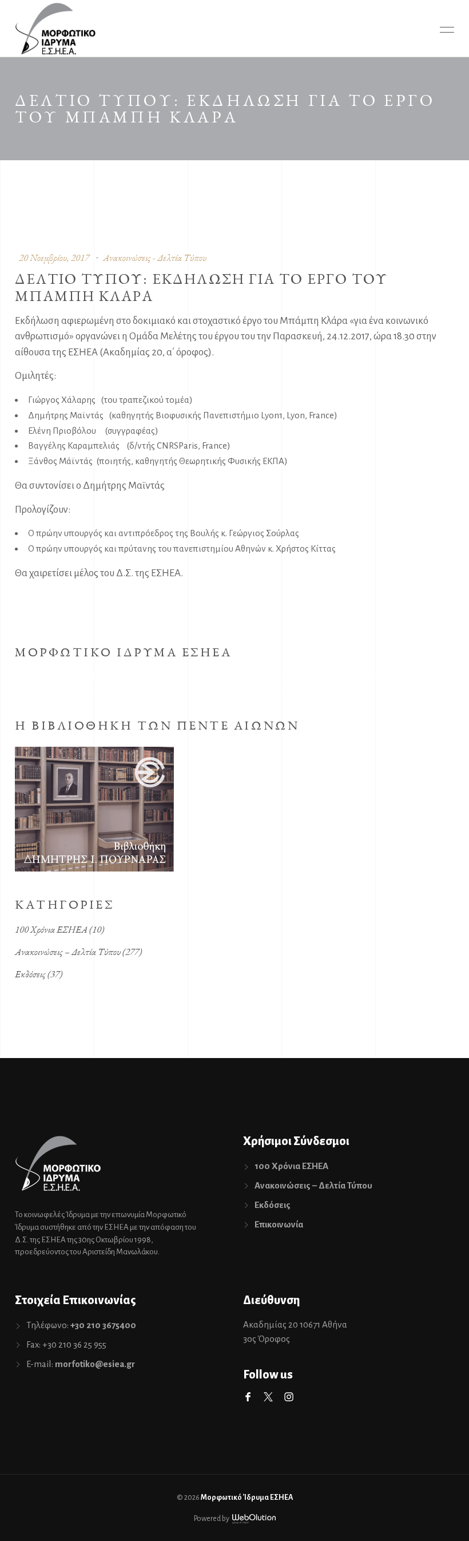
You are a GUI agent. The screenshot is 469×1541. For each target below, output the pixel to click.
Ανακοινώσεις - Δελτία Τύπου (154, 257)
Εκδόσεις (30, 974)
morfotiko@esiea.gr (95, 1364)
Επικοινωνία (279, 1224)
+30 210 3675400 (103, 1325)
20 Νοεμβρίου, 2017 (54, 257)
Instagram (288, 1396)
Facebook (247, 1396)
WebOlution (254, 1519)
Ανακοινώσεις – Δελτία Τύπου (68, 951)
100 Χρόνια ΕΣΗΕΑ (51, 929)
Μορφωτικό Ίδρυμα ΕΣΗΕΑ (247, 1498)
